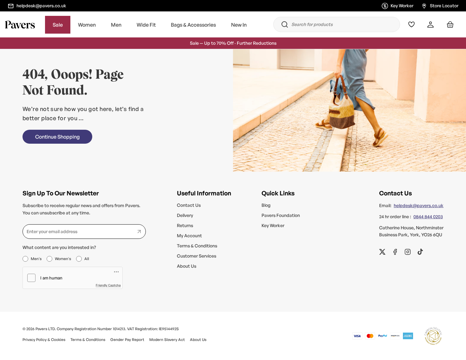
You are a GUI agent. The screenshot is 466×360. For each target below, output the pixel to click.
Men (116, 25)
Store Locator (444, 5)
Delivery (185, 215)
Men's (36, 258)
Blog (266, 205)
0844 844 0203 (428, 216)
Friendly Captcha (108, 285)
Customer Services (196, 256)
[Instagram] (408, 252)
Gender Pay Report (127, 339)
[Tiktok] (420, 252)
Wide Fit (146, 25)
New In (239, 25)
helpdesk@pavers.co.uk (41, 5)
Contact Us (189, 205)
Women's (63, 258)
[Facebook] (395, 252)
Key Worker (402, 5)
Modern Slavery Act (167, 339)
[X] (382, 252)
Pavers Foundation (281, 215)
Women (87, 25)
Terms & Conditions (197, 245)
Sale (58, 25)
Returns (185, 225)
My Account (189, 235)
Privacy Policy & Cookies (44, 339)
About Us (186, 266)
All (86, 258)
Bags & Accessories (193, 25)
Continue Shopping (57, 137)
